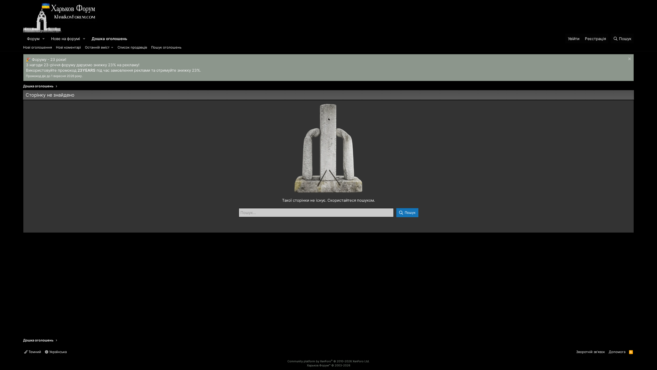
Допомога (617, 352)
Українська (57, 352)
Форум (33, 38)
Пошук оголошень (166, 47)
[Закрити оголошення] (629, 59)
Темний (34, 352)
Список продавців (132, 47)
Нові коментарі (68, 47)
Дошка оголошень (109, 38)
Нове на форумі (65, 38)
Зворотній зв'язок (590, 352)
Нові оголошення (37, 47)
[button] (43, 38)
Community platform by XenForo (328, 361)
